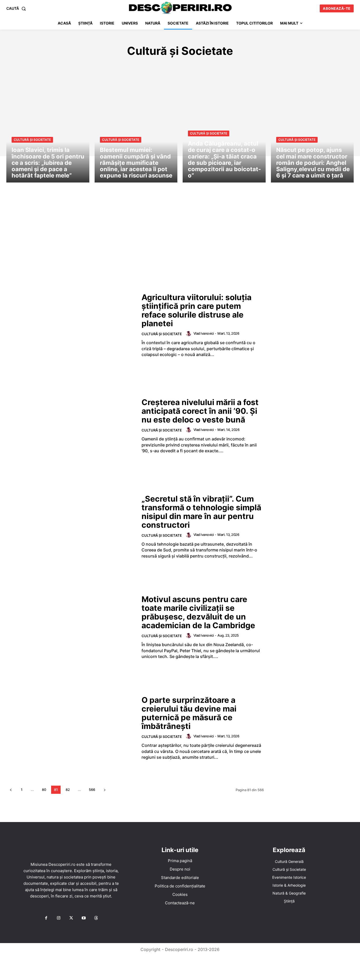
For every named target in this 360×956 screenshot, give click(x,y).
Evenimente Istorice (129, 66)
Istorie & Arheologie (179, 66)
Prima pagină (180, 860)
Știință (264, 66)
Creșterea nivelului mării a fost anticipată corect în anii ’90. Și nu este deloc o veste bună (200, 410)
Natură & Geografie (229, 66)
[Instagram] (58, 918)
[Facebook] (46, 918)
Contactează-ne (180, 902)
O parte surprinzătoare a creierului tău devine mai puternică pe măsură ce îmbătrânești (189, 713)
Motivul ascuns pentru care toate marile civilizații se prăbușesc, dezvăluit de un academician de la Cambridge (198, 612)
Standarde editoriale (180, 877)
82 (68, 789)
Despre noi (180, 869)
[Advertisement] (180, 240)
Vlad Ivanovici (203, 333)
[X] (71, 918)
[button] (17, 8)
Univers (285, 66)
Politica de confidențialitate (180, 885)
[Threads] (96, 918)
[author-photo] (189, 333)
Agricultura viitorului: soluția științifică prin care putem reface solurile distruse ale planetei (196, 310)
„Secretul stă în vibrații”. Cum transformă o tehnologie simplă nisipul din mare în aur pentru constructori (201, 512)
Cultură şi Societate (32, 140)
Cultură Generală (81, 66)
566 (92, 789)
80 (44, 789)
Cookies (180, 894)
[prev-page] (10, 790)
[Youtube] (84, 918)
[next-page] (104, 790)
